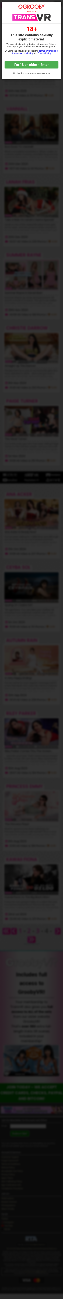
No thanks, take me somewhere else (31, 73)
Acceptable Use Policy (22, 53)
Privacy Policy (44, 53)
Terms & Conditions (48, 51)
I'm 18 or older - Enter (31, 65)
